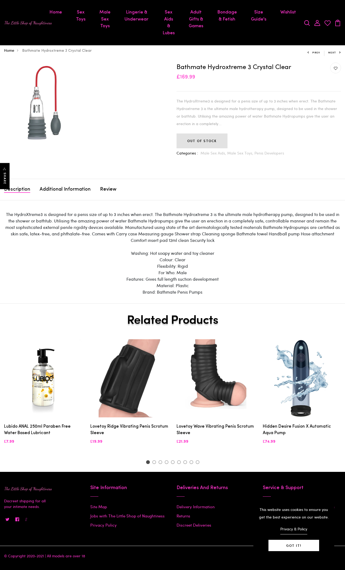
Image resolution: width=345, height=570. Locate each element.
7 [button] (186, 463)
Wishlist (288, 12)
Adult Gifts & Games (196, 19)
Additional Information (65, 189)
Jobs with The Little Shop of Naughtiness (127, 516)
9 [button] (198, 463)
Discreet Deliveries (194, 525)
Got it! (293, 545)
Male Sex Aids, (214, 153)
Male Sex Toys (105, 19)
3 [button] (161, 463)
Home (55, 12)
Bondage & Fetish (227, 16)
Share (5, 179)
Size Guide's (258, 16)
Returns (183, 516)
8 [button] (192, 463)
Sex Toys (80, 16)
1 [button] (148, 463)
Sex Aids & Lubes (169, 22)
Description (17, 189)
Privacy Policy (103, 525)
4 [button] (167, 463)
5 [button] (174, 463)
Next (332, 52)
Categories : (187, 153)
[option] (43, 396)
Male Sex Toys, (240, 153)
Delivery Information (196, 506)
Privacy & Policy (293, 528)
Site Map (98, 506)
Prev (316, 52)
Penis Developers (269, 153)
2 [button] (155, 463)
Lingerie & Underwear (137, 16)
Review (108, 189)
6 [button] (180, 463)
